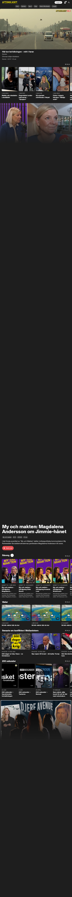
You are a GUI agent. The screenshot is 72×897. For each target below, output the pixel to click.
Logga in (58, 2)
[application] (36, 29)
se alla (67, 64)
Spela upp (9, 548)
